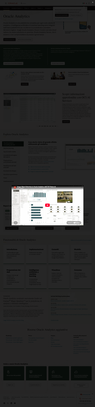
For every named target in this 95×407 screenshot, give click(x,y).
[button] (93, 2)
